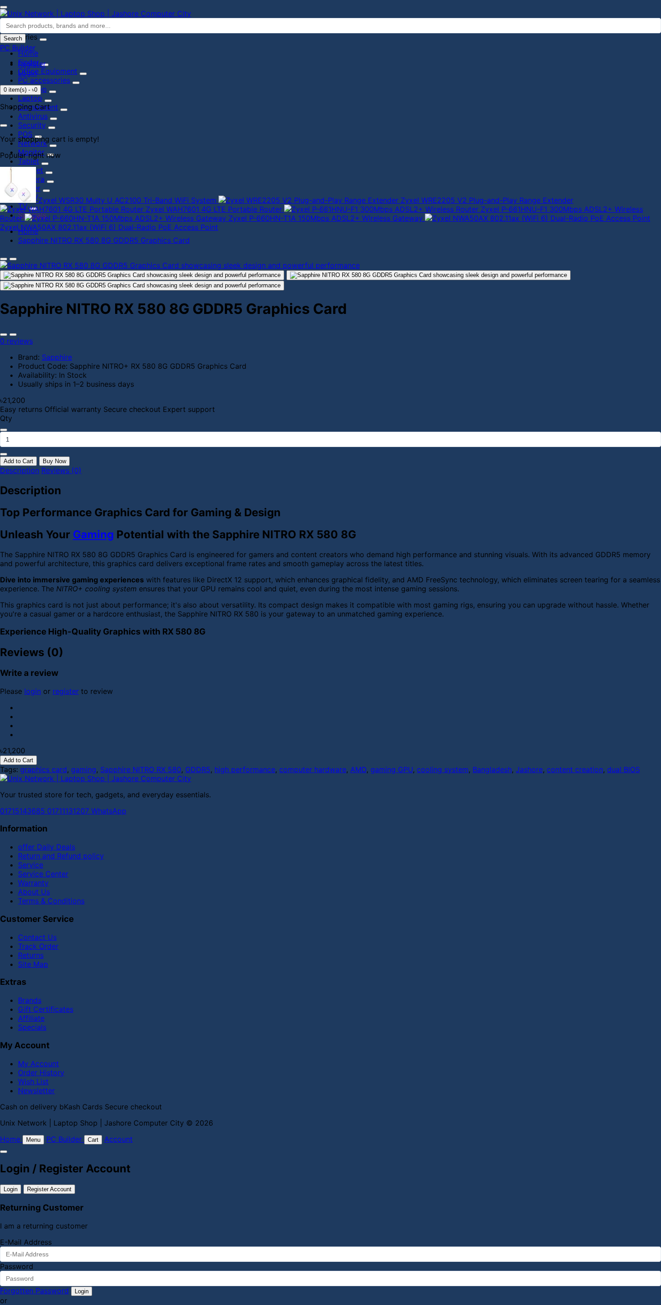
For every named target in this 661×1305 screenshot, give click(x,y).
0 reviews (16, 340)
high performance (244, 769)
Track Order (38, 946)
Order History (41, 1072)
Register (32, 63)
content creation (575, 769)
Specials (32, 1027)
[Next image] (13, 259)
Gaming (93, 534)
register (66, 691)
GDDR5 (197, 769)
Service (30, 864)
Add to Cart (18, 461)
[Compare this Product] (13, 334)
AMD (358, 769)
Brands (29, 1000)
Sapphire (57, 357)
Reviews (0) (61, 470)
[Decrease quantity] (3, 430)
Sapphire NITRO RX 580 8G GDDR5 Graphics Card (104, 240)
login (32, 691)
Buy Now (54, 461)
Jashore (529, 769)
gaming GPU (392, 769)
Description (19, 470)
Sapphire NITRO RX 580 (140, 769)
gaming (83, 769)
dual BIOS (623, 769)
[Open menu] (3, 7)
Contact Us (37, 937)
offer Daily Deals (46, 846)
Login (27, 72)
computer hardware (312, 769)
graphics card (43, 769)
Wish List (33, 1081)
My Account (38, 1063)
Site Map (33, 964)
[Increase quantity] (3, 454)
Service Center (43, 873)
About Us (34, 891)
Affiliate (31, 1018)
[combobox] (330, 25)
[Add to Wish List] (3, 334)
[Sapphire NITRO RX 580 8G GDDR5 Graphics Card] (180, 265)
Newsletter (36, 1090)
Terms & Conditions (51, 900)
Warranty (33, 882)
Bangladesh (492, 769)
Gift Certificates (45, 1009)
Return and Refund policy (61, 855)
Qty (6, 418)
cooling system (443, 769)
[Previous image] (3, 259)
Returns (31, 955)
